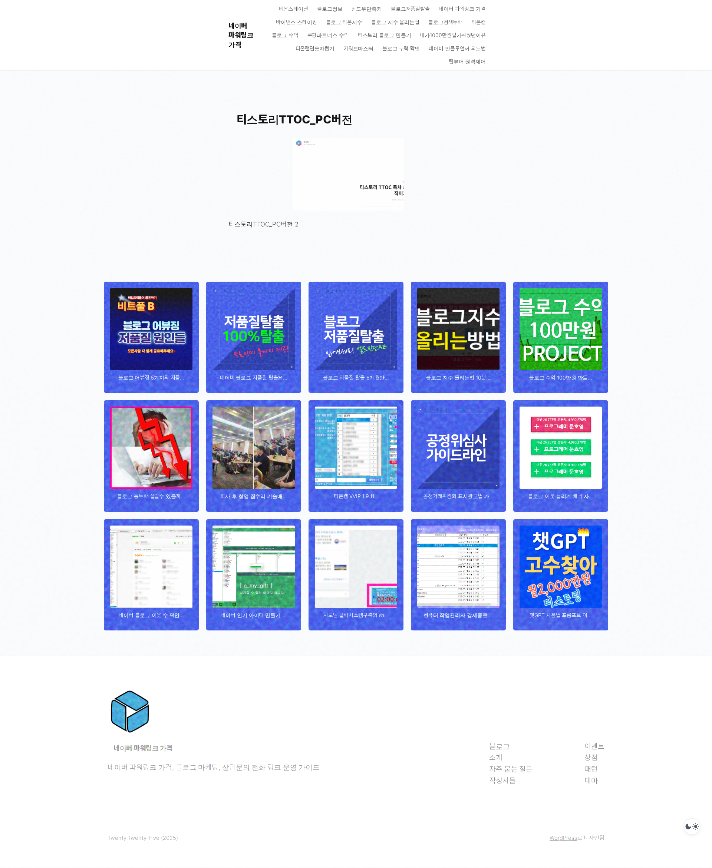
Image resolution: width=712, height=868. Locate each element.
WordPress (563, 838)
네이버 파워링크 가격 (240, 35)
